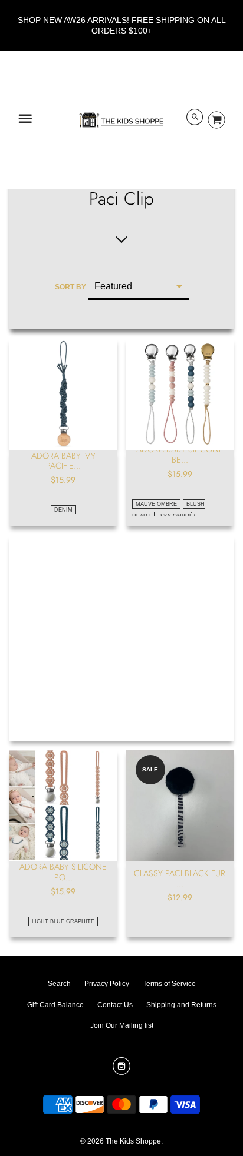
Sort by (70, 287)
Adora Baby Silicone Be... (180, 454)
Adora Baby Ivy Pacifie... (63, 461)
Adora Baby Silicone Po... (63, 872)
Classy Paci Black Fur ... (179, 878)
